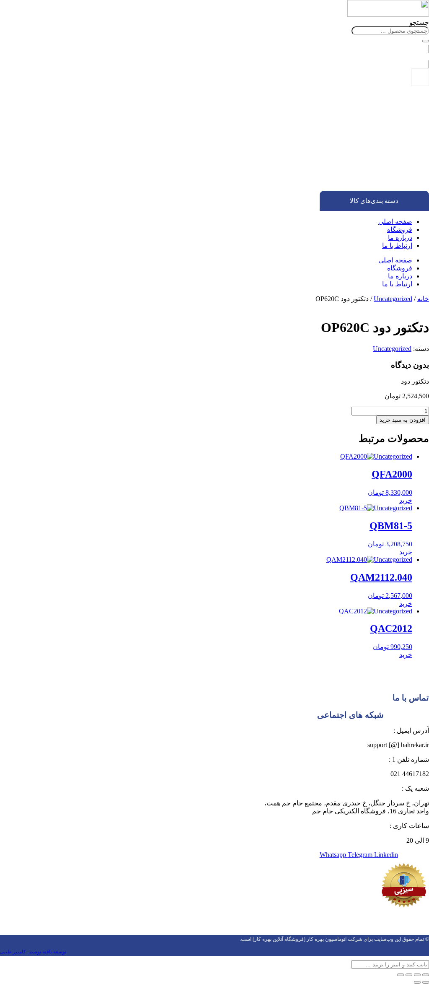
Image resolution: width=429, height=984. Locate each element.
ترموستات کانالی (358, 158)
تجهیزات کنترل (394, 135)
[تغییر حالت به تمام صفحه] (417, 975)
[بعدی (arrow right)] (417, 982)
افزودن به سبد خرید (403, 420)
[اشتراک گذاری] (409, 975)
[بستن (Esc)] (400, 975)
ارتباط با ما (397, 245)
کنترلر (388, 173)
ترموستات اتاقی (359, 150)
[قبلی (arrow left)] (425, 982)
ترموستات (382, 143)
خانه (423, 298)
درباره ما (400, 237)
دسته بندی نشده (392, 128)
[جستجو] (425, 41)
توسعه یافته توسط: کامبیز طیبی (33, 952)
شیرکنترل (383, 165)
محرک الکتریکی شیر (369, 180)
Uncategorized (393, 298)
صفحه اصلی (395, 221)
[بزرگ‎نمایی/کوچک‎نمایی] (425, 975)
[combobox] (390, 30)
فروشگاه (399, 229)
